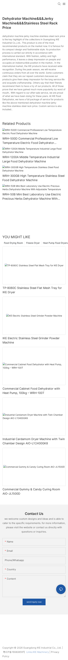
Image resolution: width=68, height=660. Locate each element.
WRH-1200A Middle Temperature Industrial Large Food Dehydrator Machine (30, 159)
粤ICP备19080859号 (14, 651)
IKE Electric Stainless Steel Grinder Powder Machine (31, 340)
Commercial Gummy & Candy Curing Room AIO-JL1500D (31, 491)
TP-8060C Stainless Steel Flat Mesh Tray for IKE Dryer (32, 290)
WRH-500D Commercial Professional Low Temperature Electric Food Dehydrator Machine (30, 141)
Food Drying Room (13, 243)
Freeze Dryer (33, 243)
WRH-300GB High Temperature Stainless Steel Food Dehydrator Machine (33, 178)
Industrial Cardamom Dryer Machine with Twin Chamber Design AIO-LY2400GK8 (34, 441)
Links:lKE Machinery (37, 651)
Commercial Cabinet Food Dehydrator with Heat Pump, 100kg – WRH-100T (31, 391)
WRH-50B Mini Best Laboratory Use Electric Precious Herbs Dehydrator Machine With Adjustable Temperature (31, 197)
